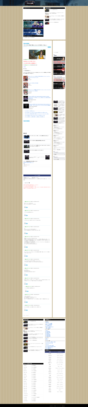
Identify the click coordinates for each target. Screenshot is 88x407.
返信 (27, 291)
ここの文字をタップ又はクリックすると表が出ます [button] (29, 37)
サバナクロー (27, 43)
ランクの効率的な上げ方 (49, 325)
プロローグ (47, 330)
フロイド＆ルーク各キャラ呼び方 (50, 345)
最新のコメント (31, 162)
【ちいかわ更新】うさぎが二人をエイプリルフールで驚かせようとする (35, 115)
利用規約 (24, 162)
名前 (24, 163)
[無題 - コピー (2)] (37, 54)
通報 (24, 207)
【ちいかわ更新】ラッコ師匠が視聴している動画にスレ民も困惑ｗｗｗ (35, 116)
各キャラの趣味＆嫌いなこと (49, 347)
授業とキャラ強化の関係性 (49, 324)
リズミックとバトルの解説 (49, 323)
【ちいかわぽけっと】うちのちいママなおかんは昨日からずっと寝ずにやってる (36, 112)
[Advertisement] (33, 14)
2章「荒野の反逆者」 (48, 332)
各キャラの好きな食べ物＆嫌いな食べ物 (50, 346)
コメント (25, 166)
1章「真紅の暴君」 (48, 331)
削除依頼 (27, 162)
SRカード (47, 339)
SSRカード (47, 338)
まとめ (24, 43)
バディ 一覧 (47, 344)
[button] (64, 52)
